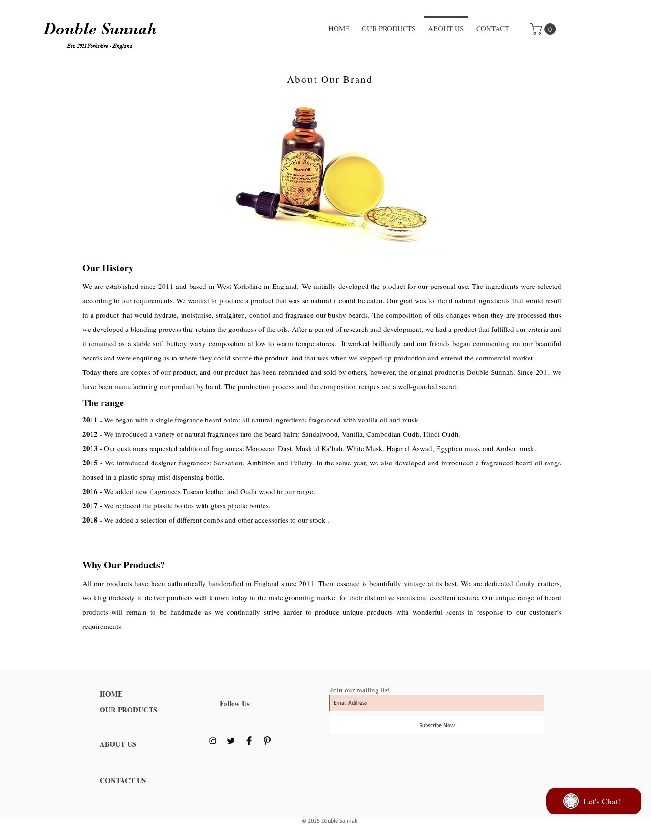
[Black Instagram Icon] (212, 740)
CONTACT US (123, 780)
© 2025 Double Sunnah (330, 820)
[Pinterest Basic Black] (267, 740)
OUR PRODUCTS (128, 709)
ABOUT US (118, 744)
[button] (544, 29)
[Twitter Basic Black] (230, 740)
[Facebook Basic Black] (249, 740)
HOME (111, 694)
